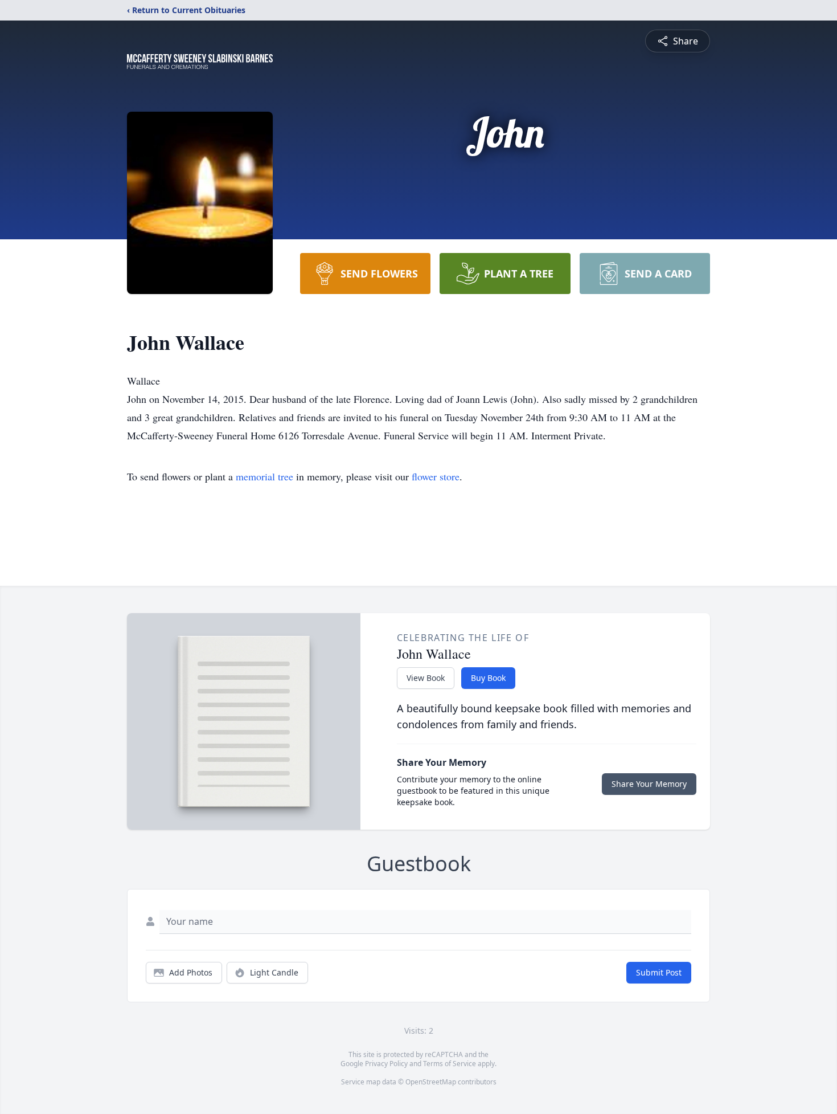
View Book (426, 677)
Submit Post (659, 972)
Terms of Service (449, 1063)
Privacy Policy (386, 1063)
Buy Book (488, 677)
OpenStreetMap (430, 1082)
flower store (435, 476)
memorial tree (264, 476)
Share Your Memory (649, 783)
